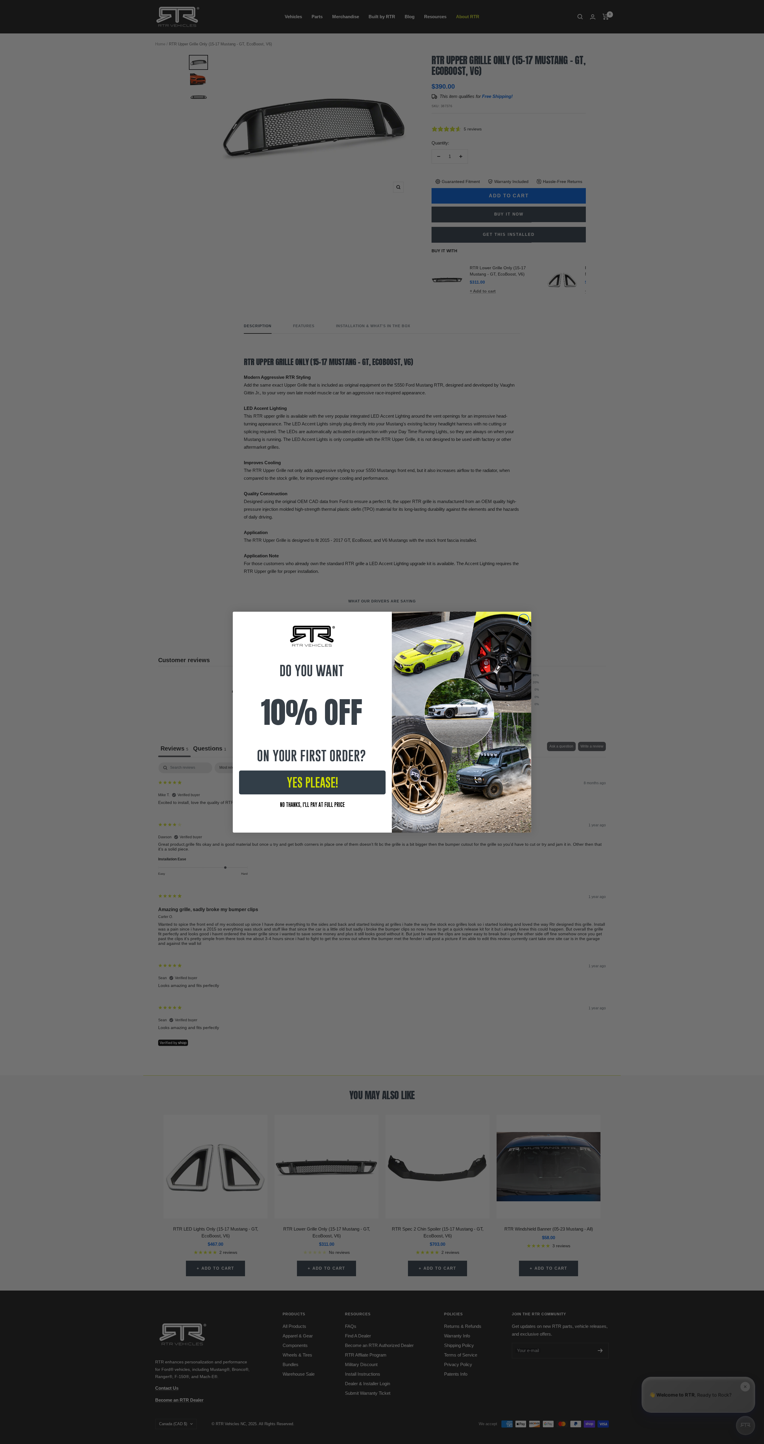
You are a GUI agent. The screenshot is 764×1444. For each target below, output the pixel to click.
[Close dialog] (523, 619)
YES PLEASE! (312, 782)
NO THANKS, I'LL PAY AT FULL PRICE (312, 805)
